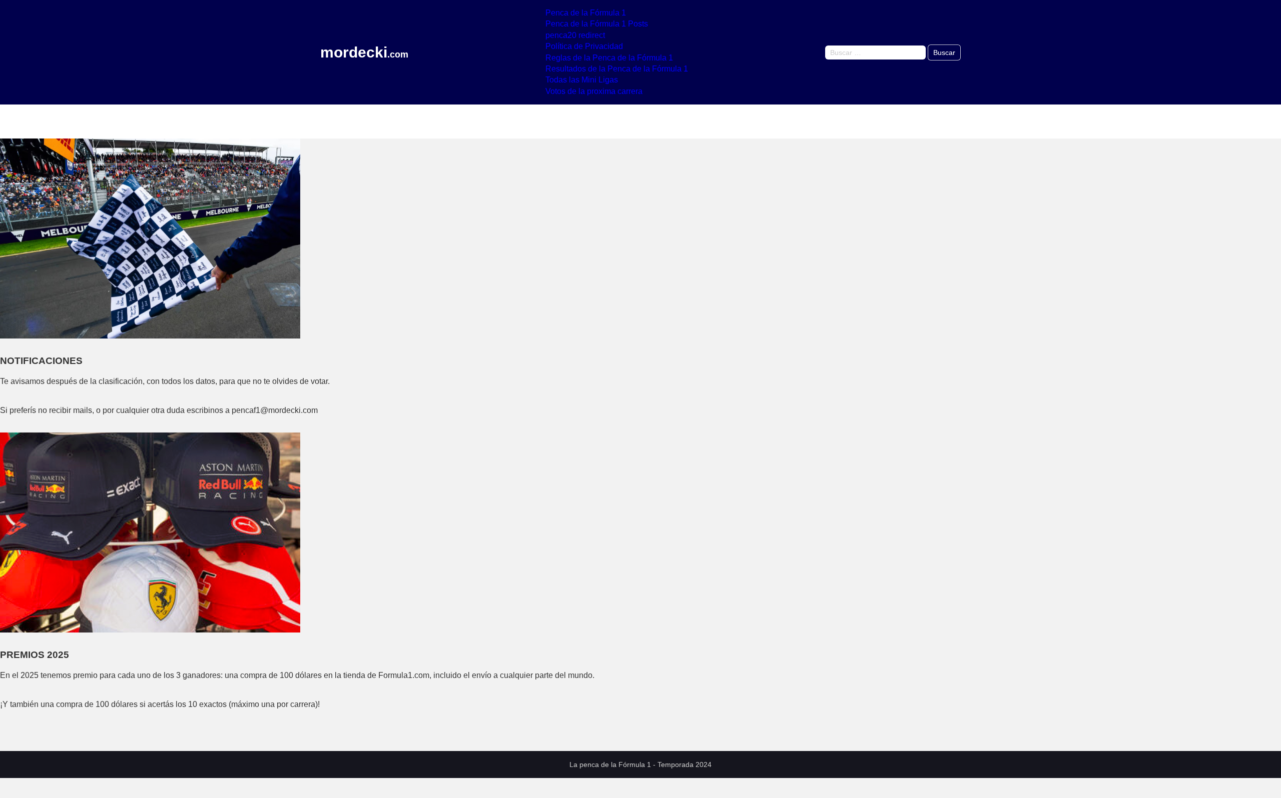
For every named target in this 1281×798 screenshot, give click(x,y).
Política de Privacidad (584, 46)
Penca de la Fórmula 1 (585, 12)
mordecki (364, 52)
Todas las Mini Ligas (581, 80)
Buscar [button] (944, 52)
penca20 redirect (575, 35)
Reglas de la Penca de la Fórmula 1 (609, 58)
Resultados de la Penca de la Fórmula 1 (616, 68)
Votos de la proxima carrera (594, 91)
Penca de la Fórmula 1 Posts (596, 24)
